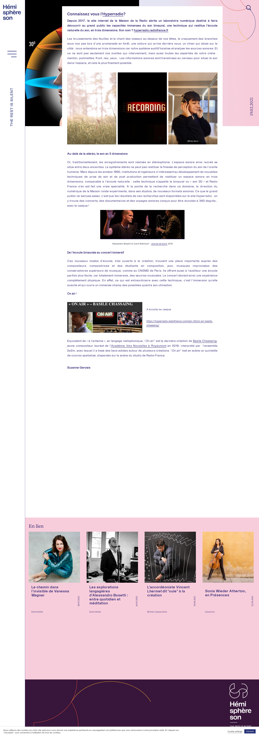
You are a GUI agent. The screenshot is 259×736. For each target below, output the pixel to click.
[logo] (13, 11)
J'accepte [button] (250, 731)
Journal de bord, (159, 243)
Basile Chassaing (205, 341)
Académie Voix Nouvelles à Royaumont (138, 345)
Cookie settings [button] (235, 731)
